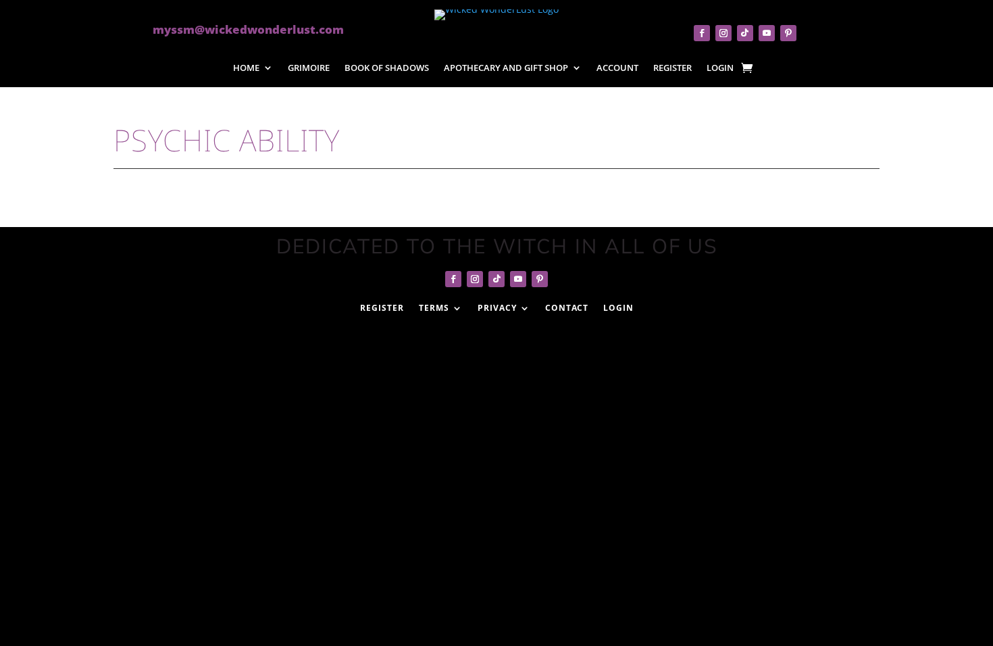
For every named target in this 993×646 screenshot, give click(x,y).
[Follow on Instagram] (723, 33)
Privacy (497, 307)
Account (617, 69)
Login (720, 69)
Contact (566, 307)
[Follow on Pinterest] (788, 33)
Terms (434, 307)
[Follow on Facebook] (702, 33)
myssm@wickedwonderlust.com (248, 29)
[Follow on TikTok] (745, 33)
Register (672, 69)
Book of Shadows (387, 69)
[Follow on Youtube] (767, 33)
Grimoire (309, 69)
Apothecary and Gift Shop (506, 69)
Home (246, 69)
